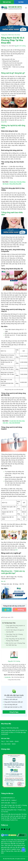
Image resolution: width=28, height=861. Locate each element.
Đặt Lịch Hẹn (7, 2)
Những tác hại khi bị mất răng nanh (12, 63)
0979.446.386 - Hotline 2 (9, 803)
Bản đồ (3, 581)
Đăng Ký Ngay (14, 712)
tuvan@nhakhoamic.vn (8, 797)
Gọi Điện (21, 2)
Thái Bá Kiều (8, 677)
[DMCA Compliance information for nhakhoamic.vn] (22, 835)
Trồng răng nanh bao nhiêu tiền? (12, 65)
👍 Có (6, 610)
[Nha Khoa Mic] (11, 8)
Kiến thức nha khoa (14, 35)
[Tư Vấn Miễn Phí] (23, 850)
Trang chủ (4, 35)
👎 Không (19, 610)
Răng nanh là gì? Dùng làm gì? (11, 61)
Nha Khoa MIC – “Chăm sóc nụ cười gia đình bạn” (13, 67)
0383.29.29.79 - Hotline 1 (9, 800)
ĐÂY (16, 550)
